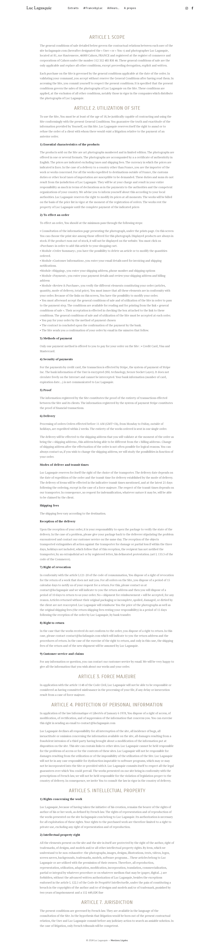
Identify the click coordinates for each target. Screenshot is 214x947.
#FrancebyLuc (93, 8)
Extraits (73, 8)
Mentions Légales (119, 940)
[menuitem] (73, 8)
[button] (187, 8)
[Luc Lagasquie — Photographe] (40, 8)
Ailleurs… (113, 8)
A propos (130, 8)
